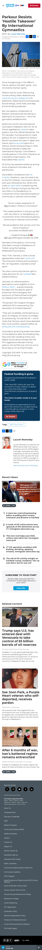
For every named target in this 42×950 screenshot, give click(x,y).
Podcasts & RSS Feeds (12, 859)
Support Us (8, 846)
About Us (7, 808)
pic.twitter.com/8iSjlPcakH (21, 230)
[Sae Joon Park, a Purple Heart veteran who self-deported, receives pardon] (20, 678)
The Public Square (10, 928)
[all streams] (39, 947)
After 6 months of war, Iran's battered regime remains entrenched (20, 753)
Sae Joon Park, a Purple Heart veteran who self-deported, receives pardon (20, 697)
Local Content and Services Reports (17, 924)
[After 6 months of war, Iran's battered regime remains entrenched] (20, 736)
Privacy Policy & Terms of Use (14, 890)
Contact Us (8, 842)
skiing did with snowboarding (15, 327)
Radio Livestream (10, 863)
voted (23, 129)
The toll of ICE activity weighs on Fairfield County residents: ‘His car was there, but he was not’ (23, 560)
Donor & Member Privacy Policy (15, 886)
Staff (5, 821)
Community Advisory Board (14, 829)
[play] (3, 947)
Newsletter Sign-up (11, 855)
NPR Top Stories (16, 425)
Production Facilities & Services (15, 920)
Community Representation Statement (18, 868)
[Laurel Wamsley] (6, 443)
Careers (6, 838)
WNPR (14, 802)
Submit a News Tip (10, 851)
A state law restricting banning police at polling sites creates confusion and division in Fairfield (22, 515)
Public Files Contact (10, 804)
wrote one (29, 258)
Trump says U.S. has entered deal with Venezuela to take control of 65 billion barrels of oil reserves (19, 638)
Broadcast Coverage (11, 899)
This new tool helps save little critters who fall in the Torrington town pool (22, 538)
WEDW (16, 800)
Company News (9, 812)
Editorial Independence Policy (14, 916)
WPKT (19, 802)
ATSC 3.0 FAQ (21, 804)
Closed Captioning (10, 903)
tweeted (28, 274)
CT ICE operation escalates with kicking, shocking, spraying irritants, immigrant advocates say (23, 549)
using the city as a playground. (16, 98)
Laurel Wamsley (18, 34)
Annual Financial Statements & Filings (17, 894)
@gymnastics (10, 206)
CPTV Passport (9, 876)
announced (18, 143)
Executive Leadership (11, 817)
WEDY (21, 800)
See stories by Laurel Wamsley (25, 466)
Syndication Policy (10, 911)
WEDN (11, 800)
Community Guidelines (12, 872)
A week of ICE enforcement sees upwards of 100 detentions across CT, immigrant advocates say (22, 527)
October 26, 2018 (30, 238)
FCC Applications (10, 907)
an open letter (14, 186)
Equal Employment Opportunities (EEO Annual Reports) (21, 881)
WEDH (6, 800)
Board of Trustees (10, 825)
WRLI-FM (24, 802)
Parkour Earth (8, 287)
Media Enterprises (10, 834)
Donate (35, 5)
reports (21, 160)
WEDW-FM (7, 802)
